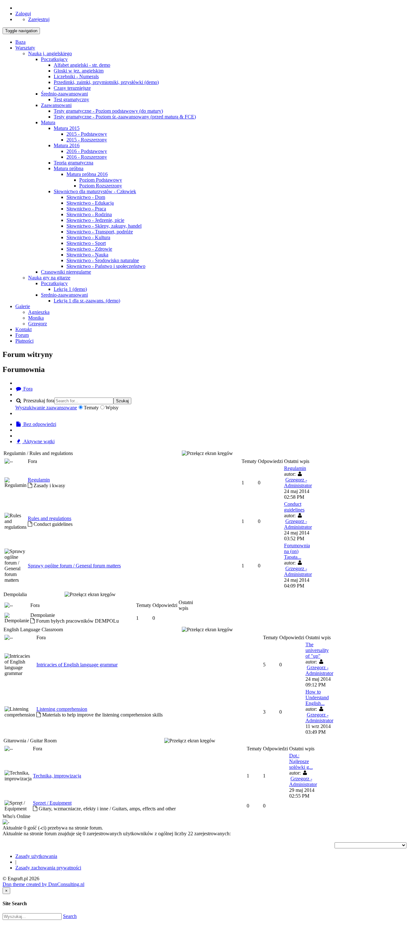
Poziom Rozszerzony (100, 185)
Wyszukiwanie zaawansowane (46, 407)
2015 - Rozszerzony (86, 139)
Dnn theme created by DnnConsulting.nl (43, 884)
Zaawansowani (56, 105)
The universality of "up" (317, 650)
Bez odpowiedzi (39, 424)
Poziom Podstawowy (100, 180)
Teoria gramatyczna (73, 162)
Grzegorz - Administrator (298, 482)
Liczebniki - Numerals (76, 76)
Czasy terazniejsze (72, 88)
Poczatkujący (54, 283)
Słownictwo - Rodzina (89, 214)
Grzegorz (37, 323)
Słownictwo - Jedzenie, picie (95, 220)
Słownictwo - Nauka (87, 254)
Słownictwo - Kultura (88, 237)
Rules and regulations (49, 518)
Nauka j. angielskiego (50, 53)
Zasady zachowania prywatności (48, 867)
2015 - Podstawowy (86, 134)
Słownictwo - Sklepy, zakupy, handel (104, 226)
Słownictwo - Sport (86, 243)
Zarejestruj (39, 19)
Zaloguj (23, 13)
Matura (48, 122)
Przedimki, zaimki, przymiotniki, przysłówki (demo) (106, 82)
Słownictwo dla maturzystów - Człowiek (95, 191)
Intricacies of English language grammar (77, 664)
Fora (27, 388)
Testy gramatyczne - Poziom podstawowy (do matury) (108, 111)
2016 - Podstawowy (86, 151)
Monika (36, 318)
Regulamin (39, 479)
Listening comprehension (61, 709)
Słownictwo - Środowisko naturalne (102, 260)
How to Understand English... (317, 697)
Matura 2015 (67, 128)
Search (70, 916)
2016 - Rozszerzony (86, 157)
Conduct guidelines (294, 506)
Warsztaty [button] (25, 47)
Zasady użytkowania (36, 856)
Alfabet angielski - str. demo (82, 65)
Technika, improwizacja (57, 775)
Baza (20, 42)
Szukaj (122, 400)
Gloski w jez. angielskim (79, 70)
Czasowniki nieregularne (66, 272)
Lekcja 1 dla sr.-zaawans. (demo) (87, 300)
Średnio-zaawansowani (64, 93)
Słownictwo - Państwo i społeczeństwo (105, 266)
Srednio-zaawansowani (64, 295)
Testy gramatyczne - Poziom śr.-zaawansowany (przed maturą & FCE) (125, 116)
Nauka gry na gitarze (49, 277)
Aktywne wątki (38, 441)
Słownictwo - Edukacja (90, 203)
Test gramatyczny (71, 99)
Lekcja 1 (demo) (70, 289)
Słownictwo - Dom (85, 197)
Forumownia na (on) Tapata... (297, 551)
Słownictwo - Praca (86, 208)
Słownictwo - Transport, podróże (99, 231)
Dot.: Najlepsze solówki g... (301, 761)
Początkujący (54, 59)
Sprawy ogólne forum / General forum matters (74, 565)
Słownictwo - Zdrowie (89, 249)
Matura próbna (68, 168)
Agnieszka (39, 312)
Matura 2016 (67, 145)
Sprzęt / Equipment (52, 803)
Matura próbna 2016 (87, 174)
